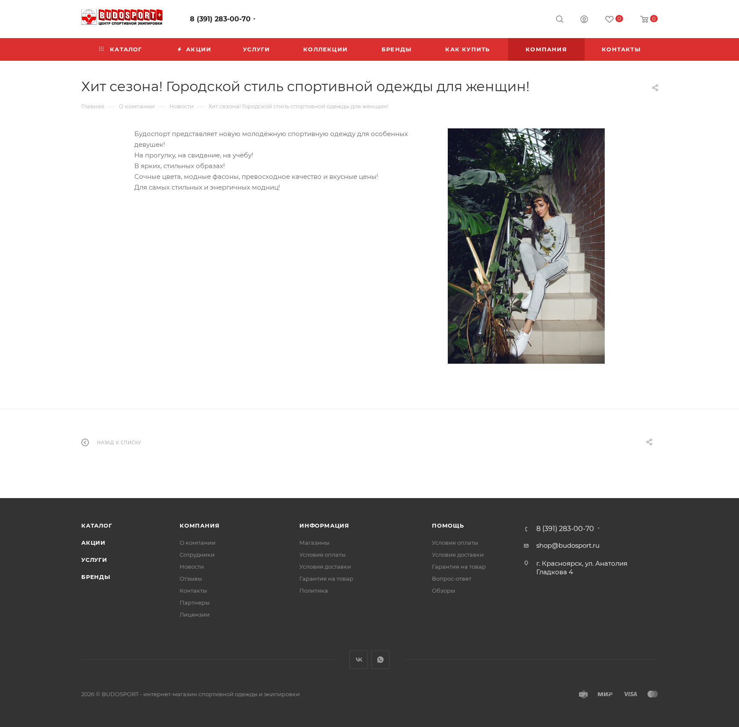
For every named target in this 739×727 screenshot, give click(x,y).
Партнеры (195, 602)
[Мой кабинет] (584, 20)
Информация (324, 525)
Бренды (95, 576)
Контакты (193, 590)
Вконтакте (358, 659)
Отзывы (191, 578)
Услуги (94, 559)
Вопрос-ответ (451, 578)
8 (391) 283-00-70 (220, 19)
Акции (93, 542)
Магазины (314, 542)
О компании (198, 542)
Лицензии (195, 614)
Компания (199, 525)
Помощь (448, 525)
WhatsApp (380, 659)
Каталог (96, 525)
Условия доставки (325, 566)
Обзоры (443, 590)
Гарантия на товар (326, 578)
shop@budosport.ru (568, 545)
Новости (192, 566)
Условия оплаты (322, 554)
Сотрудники (197, 554)
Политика (313, 590)
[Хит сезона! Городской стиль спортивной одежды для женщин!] (526, 246)
